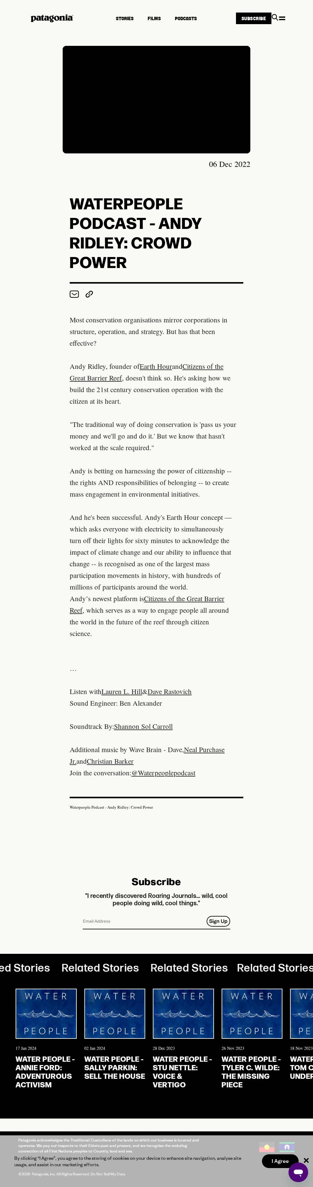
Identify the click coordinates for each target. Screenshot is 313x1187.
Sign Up (218, 921)
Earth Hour (156, 366)
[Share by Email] (75, 295)
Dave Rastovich (170, 691)
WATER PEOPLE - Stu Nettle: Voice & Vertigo (182, 1071)
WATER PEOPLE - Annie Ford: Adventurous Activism (45, 1071)
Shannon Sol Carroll (143, 726)
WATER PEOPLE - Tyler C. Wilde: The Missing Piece (251, 1071)
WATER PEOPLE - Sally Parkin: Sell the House (114, 1067)
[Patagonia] (52, 18)
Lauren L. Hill (121, 691)
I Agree (280, 1161)
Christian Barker (110, 761)
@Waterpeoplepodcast (163, 772)
